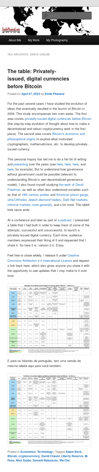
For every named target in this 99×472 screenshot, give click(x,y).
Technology (45, 451)
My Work (33, 40)
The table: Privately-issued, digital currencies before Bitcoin (38, 78)
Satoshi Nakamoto (45, 460)
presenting (20, 164)
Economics (28, 451)
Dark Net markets (75, 199)
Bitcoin (12, 456)
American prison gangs (72, 194)
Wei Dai (64, 460)
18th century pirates (35, 194)
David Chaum (50, 456)
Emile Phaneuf (54, 94)
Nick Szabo (23, 460)
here (60, 164)
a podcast (64, 220)
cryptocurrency (29, 456)
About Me (15, 40)
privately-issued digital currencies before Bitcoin (58, 118)
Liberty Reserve (72, 456)
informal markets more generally (29, 204)
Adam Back (74, 451)
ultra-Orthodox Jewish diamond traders (34, 199)
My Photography (57, 40)
